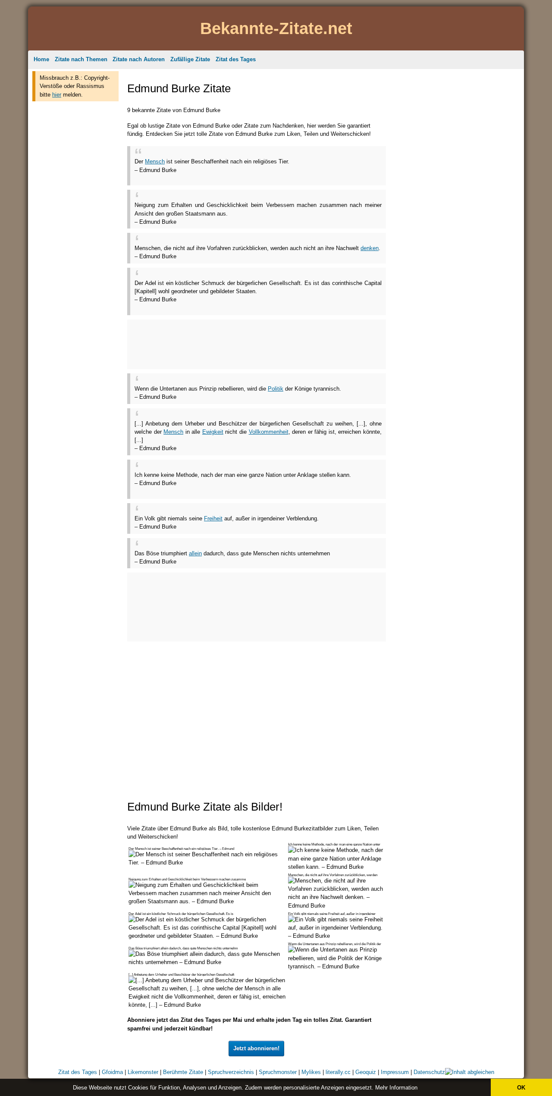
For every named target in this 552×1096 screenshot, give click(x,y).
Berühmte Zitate (183, 1072)
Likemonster (143, 1072)
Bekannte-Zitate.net (276, 28)
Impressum (395, 1072)
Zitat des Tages (236, 59)
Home (41, 59)
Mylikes (311, 1072)
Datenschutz (429, 1072)
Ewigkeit (212, 432)
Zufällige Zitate (190, 59)
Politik (275, 388)
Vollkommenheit (269, 432)
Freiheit (213, 518)
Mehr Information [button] (396, 1087)
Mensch (155, 161)
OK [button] (521, 1087)
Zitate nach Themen (81, 59)
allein (195, 553)
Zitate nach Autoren (139, 59)
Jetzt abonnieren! (256, 1048)
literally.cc (338, 1072)
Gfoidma (112, 1072)
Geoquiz (365, 1072)
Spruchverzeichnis (231, 1072)
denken (370, 248)
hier (56, 94)
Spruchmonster (278, 1072)
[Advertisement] (75, 236)
